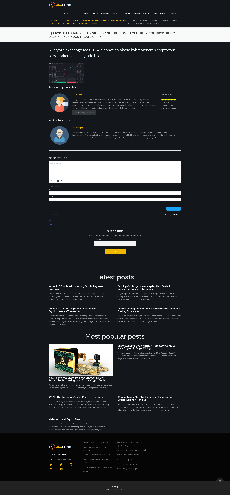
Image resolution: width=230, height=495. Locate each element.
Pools (66, 13)
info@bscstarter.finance (63, 459)
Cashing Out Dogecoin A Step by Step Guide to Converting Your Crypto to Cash (144, 287)
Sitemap (115, 486)
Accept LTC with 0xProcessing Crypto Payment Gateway (76, 287)
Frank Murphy (77, 127)
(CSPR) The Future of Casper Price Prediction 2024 (78, 397)
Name (51, 190)
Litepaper (100, 443)
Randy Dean (77, 95)
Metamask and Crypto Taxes (65, 419)
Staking (126, 13)
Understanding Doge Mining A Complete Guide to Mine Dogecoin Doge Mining (146, 347)
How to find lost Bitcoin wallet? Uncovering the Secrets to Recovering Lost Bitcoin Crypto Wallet (77, 379)
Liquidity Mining (101, 13)
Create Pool (160, 13)
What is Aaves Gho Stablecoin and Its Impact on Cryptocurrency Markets (145, 398)
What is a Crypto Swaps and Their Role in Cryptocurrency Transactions (72, 310)
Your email (99, 239)
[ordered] (64, 180)
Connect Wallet (142, 13)
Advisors (86, 443)
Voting (85, 13)
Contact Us (175, 13)
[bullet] (68, 180)
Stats (115, 13)
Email (51, 196)
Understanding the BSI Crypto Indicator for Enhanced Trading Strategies (148, 310)
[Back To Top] (220, 481)
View (93, 443)
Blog (76, 13)
